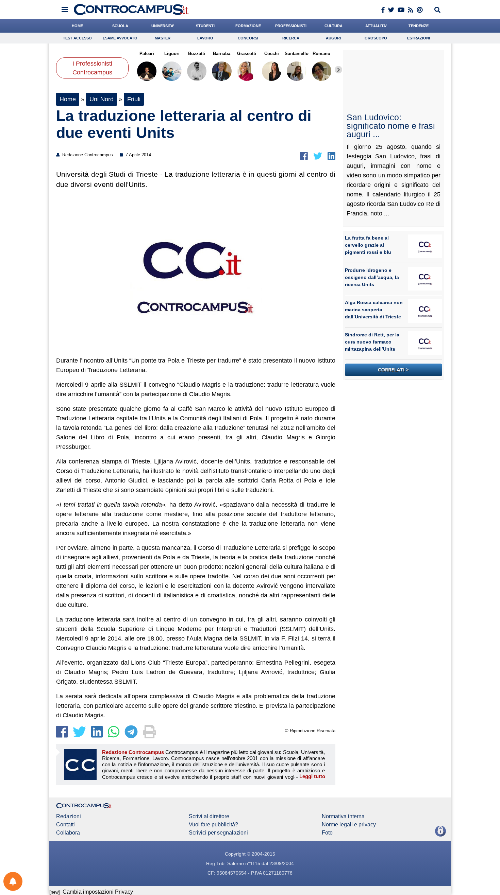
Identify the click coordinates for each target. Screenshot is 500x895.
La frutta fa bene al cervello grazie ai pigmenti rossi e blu (368, 245)
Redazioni (68, 816)
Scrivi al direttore (209, 816)
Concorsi (248, 38)
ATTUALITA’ (376, 26)
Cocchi (271, 53)
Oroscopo (376, 38)
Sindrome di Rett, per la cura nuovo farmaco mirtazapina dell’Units (372, 342)
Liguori (171, 53)
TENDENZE (419, 26)
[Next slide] (338, 69)
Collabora (68, 833)
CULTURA (333, 26)
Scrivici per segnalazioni (218, 833)
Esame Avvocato (120, 38)
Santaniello (297, 53)
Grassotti (246, 53)
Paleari (146, 53)
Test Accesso (77, 38)
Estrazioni (418, 38)
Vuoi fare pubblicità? (213, 824)
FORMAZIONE (248, 26)
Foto (327, 833)
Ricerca (290, 38)
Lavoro (205, 38)
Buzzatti (196, 53)
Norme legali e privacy (349, 824)
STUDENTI (205, 26)
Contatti (65, 824)
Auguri (333, 38)
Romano (321, 53)
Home (68, 99)
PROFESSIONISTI (290, 26)
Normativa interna (343, 816)
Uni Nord (101, 99)
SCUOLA (120, 26)
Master (162, 38)
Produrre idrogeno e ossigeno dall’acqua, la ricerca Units (372, 277)
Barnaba (221, 53)
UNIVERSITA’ (162, 26)
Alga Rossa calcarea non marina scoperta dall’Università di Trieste (374, 309)
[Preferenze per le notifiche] (12, 881)
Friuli (133, 99)
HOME (77, 26)
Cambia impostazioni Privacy (98, 892)
